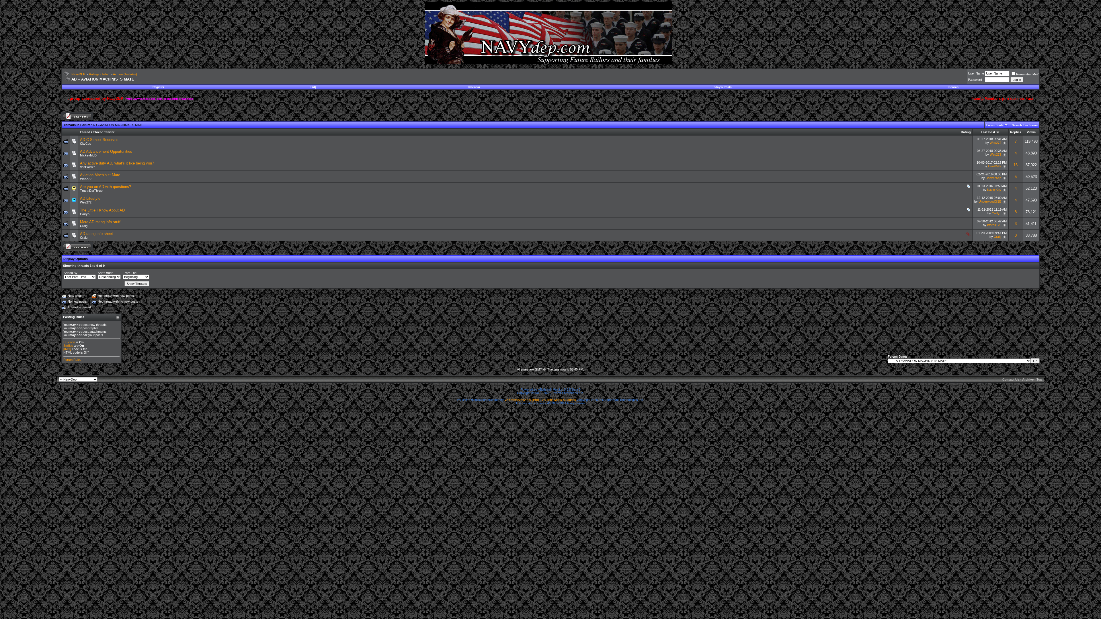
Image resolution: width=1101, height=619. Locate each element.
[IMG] (67, 349)
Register (158, 87)
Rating (966, 132)
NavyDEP (78, 74)
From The (129, 273)
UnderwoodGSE (990, 201)
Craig (83, 226)
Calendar (474, 87)
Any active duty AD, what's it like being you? (117, 163)
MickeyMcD (88, 155)
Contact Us (1010, 379)
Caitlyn (84, 214)
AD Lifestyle (90, 198)
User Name (976, 73)
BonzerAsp (993, 178)
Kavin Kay (994, 189)
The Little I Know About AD (102, 210)
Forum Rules (72, 359)
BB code (69, 342)
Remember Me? (1027, 74)
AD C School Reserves (99, 140)
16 (1016, 165)
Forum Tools (995, 125)
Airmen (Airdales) (125, 74)
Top (1039, 379)
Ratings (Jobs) (99, 74)
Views (1031, 132)
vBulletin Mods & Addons (559, 399)
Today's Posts (722, 87)
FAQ (313, 87)
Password (975, 79)
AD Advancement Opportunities (106, 151)
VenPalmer (87, 167)
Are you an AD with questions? (105, 187)
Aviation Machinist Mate (100, 175)
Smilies (68, 345)
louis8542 (994, 166)
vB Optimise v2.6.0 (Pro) (522, 399)
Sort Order (105, 273)
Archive (1028, 379)
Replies (1015, 132)
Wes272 (995, 142)
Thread (85, 132)
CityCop (85, 143)
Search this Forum (1025, 125)
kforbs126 (994, 225)
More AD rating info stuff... (102, 222)
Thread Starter (103, 132)
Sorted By (70, 273)
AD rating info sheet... (98, 234)
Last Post (988, 132)
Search (953, 87)
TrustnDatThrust (91, 190)
